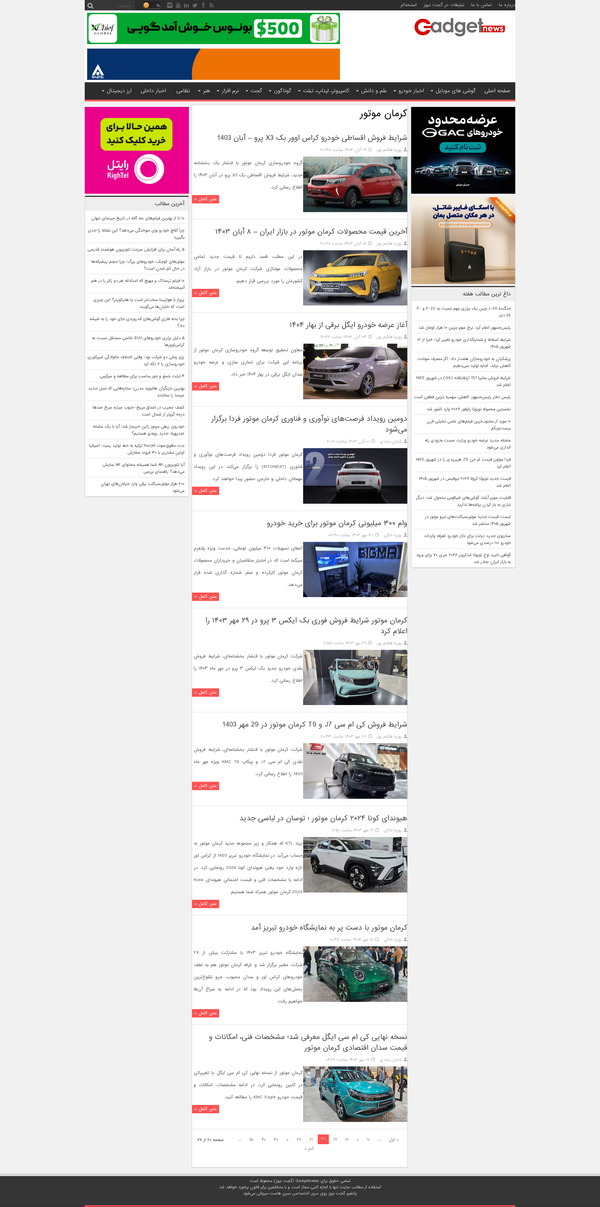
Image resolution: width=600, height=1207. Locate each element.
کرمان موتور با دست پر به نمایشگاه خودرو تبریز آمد (329, 927)
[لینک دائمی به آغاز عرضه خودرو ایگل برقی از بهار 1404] (355, 398)
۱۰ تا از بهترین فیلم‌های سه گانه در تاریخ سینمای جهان (137, 218)
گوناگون (282, 91)
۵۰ (251, 1140)
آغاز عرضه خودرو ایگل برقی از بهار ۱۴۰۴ (348, 325)
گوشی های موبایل (456, 91)
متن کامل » (205, 199)
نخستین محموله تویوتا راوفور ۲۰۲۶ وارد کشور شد (469, 409)
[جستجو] (90, 5)
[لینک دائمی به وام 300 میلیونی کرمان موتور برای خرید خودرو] (355, 596)
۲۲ (299, 1140)
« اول (394, 1140)
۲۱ (311, 1140)
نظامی (183, 91)
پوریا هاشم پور (389, 150)
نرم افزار (230, 91)
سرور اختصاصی (305, 1193)
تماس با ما (481, 5)
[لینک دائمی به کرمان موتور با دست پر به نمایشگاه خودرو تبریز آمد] (355, 1001)
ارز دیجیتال (119, 91)
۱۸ (347, 1140)
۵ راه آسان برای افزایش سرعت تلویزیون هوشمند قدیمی (136, 249)
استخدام (409, 5)
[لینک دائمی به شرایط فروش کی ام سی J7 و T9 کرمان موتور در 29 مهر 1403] (355, 798)
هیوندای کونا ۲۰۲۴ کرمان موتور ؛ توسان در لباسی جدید (323, 818)
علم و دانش (374, 91)
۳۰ (276, 1140)
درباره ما (507, 5)
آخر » (309, 1149)
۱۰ (368, 1140)
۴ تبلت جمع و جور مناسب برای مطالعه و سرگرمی (142, 376)
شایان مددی (391, 441)
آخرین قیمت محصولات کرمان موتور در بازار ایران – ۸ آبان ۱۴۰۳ (311, 231)
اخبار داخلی (153, 91)
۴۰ (263, 1140)
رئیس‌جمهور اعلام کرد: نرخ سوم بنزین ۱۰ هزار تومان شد (464, 328)
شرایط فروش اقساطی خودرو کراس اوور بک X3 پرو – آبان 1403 (312, 138)
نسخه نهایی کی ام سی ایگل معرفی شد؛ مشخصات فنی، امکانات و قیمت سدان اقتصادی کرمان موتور (308, 1042)
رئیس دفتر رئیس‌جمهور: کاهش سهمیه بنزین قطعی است (462, 397)
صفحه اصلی (497, 91)
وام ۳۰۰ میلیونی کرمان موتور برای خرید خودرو (337, 523)
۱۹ (335, 1140)
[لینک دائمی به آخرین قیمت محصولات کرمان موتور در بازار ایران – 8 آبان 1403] (355, 304)
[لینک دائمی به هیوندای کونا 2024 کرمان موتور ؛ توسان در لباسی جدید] (355, 891)
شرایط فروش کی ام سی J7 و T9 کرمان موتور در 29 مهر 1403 (314, 724)
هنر (206, 91)
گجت (256, 91)
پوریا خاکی (393, 535)
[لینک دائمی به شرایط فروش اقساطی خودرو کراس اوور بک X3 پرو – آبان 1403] (355, 211)
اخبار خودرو (411, 91)
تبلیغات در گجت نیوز (444, 5)
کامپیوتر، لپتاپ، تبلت (326, 91)
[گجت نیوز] (460, 38)
